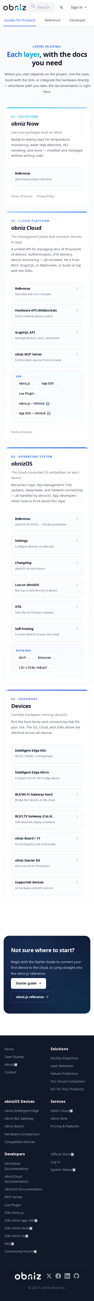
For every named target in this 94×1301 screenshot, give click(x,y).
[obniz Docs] (14, 7)
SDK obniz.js (14, 1212)
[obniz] (28, 1276)
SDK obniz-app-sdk (21, 1220)
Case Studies (14, 1057)
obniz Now (59, 1118)
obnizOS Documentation (23, 1189)
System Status (63, 1169)
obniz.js (24, 383)
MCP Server (13, 1197)
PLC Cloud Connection (68, 1081)
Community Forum (21, 1251)
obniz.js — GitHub (31, 403)
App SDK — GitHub (32, 413)
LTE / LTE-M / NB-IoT (33, 668)
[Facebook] (58, 1276)
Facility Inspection (64, 1058)
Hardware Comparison (22, 1134)
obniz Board (14, 1126)
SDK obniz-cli (16, 1236)
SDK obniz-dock (18, 1228)
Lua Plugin (26, 393)
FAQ (9, 1243)
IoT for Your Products (67, 1089)
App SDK (48, 383)
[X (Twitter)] (49, 1276)
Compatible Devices (20, 1142)
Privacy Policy (45, 196)
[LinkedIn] (67, 1276)
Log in (55, 1162)
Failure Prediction (64, 1073)
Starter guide (26, 983)
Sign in (77, 7)
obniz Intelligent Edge (22, 1110)
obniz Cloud (62, 1110)
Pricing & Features (65, 1126)
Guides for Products (20, 20)
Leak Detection (62, 1066)
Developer (77, 20)
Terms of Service (21, 196)
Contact (10, 1072)
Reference (52, 20)
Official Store (62, 1154)
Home (9, 1049)
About (11, 1064)
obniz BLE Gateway (19, 1118)
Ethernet (44, 658)
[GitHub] (76, 1276)
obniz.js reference (30, 997)
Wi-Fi (22, 658)
